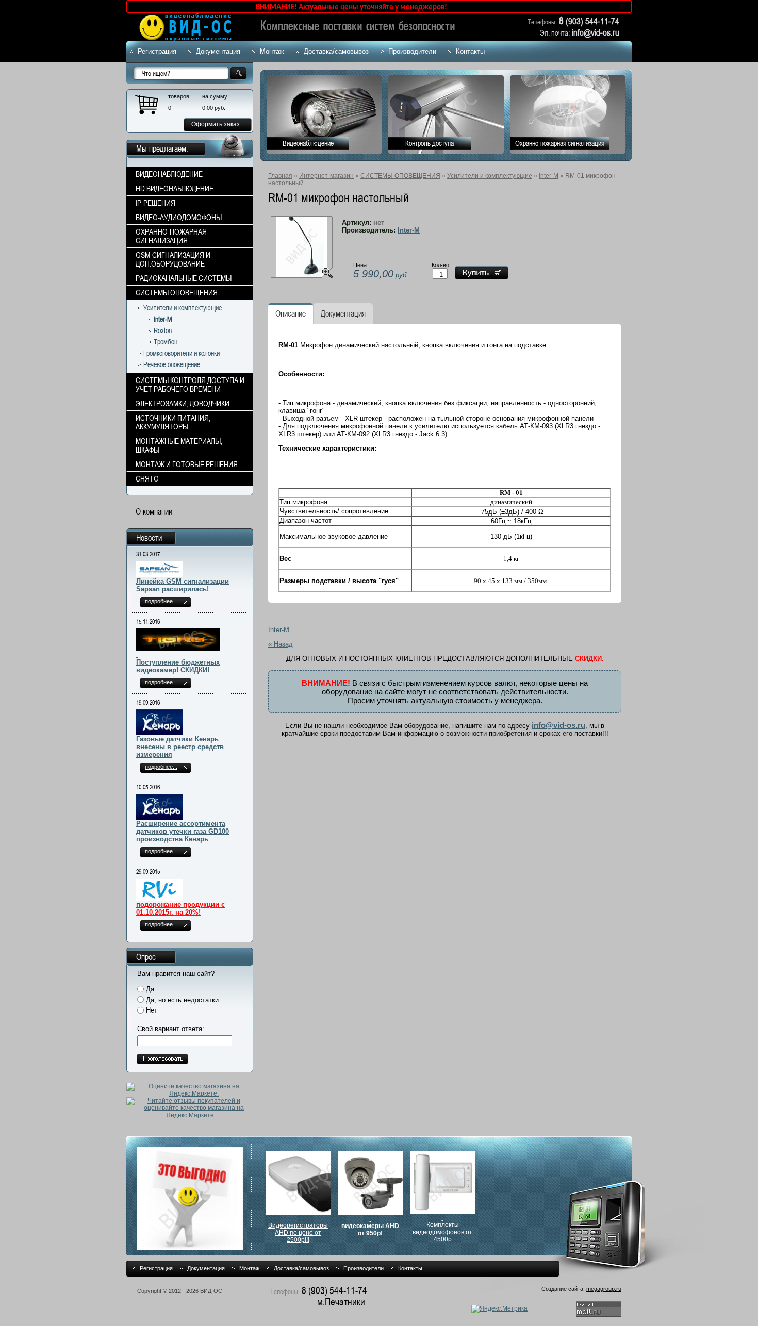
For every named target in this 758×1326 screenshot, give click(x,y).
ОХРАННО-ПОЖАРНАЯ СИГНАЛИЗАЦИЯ (171, 236)
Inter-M (548, 175)
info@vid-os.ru (558, 725)
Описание (290, 314)
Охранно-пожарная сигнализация (559, 143)
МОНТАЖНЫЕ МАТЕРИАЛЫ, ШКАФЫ (179, 445)
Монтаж (272, 51)
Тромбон (165, 342)
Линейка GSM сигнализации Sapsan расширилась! (182, 585)
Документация (218, 51)
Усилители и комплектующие (489, 175)
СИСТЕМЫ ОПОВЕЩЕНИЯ (400, 175)
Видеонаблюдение (308, 143)
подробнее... (161, 601)
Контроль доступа (429, 143)
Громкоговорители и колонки (181, 353)
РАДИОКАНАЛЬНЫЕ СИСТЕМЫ (184, 278)
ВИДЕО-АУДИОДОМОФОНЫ (179, 217)
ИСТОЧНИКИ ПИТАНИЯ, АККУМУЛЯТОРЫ (173, 422)
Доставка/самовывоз (336, 51)
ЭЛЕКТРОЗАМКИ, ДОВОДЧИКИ (182, 403)
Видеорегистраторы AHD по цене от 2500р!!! (298, 1233)
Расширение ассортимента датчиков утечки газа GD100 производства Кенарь (182, 831)
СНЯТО (147, 478)
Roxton (163, 330)
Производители (412, 51)
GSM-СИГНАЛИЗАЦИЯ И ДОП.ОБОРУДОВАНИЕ (173, 259)
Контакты (470, 51)
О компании (154, 512)
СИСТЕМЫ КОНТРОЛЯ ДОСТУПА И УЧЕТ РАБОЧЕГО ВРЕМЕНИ (190, 384)
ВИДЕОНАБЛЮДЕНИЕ (169, 174)
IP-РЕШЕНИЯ (155, 202)
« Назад (280, 644)
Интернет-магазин (326, 175)
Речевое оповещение (171, 364)
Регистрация (157, 51)
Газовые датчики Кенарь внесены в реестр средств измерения (180, 746)
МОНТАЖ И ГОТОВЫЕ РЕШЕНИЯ (187, 464)
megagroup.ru (603, 1289)
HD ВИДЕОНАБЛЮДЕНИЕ (174, 188)
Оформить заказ (215, 124)
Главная (280, 175)
